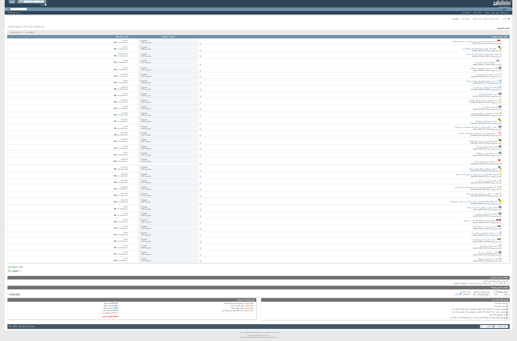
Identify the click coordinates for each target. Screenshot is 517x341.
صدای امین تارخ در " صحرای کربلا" (484, 227)
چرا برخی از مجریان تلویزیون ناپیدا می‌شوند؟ (482, 81)
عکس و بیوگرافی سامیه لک (488, 253)
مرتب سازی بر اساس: (481, 292)
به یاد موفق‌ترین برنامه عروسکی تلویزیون (483, 100)
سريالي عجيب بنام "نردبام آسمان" (484, 239)
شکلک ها (115, 306)
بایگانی (14, 326)
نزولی (457, 294)
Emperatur (474, 123)
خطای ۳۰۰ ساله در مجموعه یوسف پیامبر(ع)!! (482, 194)
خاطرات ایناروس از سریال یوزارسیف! (485, 113)
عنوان (506, 36)
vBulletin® (258, 335)
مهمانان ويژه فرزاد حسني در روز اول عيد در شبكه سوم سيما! (474, 41)
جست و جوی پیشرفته (13, 12)
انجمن (504, 9)
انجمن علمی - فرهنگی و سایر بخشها (486, 19)
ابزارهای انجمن (30, 32)
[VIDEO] (115, 310)
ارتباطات (487, 12)
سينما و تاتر (466, 19)
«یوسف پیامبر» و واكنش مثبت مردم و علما (482, 207)
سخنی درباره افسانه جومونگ (486, 121)
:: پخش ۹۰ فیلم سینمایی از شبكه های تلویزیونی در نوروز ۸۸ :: (476, 127)
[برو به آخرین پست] (115, 42)
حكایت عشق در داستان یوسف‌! (487, 74)
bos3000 (475, 50)
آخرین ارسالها (505, 12)
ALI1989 (475, 43)
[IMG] (116, 308)
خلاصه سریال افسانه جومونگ (487, 147)
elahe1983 (474, 76)
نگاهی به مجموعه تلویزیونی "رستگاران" (483, 68)
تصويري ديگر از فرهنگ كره (488, 94)
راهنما (12, 2)
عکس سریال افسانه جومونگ (488, 259)
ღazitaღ (475, 56)
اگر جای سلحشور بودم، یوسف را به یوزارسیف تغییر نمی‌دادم (477, 187)
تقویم (493, 12)
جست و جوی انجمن (16, 32)
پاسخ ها (171, 36)
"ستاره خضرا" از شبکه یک (489, 246)
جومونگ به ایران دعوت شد (485, 62)
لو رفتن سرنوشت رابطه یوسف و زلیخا (483, 169)
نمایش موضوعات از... (500, 292)
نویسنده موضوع (497, 36)
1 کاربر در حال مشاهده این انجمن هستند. (483, 283)
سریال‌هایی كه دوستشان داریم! (485, 162)
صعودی (466, 294)
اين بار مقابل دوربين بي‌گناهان (487, 153)
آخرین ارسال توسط (121, 36)
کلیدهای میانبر (466, 12)
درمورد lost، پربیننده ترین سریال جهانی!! (483, 141)
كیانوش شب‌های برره (490, 107)
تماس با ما (30, 326)
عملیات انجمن (477, 12)
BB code (115, 303)
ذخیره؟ (43, 5)
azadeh (475, 64)
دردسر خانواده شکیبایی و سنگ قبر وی (485, 233)
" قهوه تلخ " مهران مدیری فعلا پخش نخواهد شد (480, 48)
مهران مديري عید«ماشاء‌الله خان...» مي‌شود (480, 220)
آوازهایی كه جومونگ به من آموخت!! (486, 87)
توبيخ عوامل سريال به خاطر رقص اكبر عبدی (483, 54)
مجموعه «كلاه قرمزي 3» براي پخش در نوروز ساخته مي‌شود (477, 174)
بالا (9, 271)
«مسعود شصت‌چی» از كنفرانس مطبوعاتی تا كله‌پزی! (476, 133)
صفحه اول (22, 326)
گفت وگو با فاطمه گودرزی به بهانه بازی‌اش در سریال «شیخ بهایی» (473, 201)
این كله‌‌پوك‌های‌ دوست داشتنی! (487, 181)
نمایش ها (165, 36)
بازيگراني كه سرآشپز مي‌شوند (487, 214)
